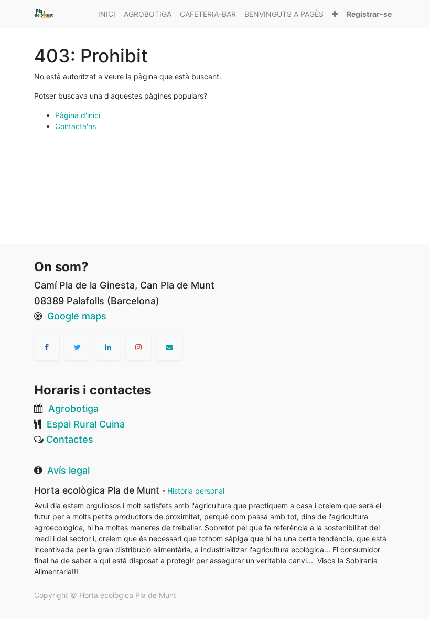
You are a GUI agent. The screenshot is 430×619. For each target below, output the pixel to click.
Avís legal (68, 470)
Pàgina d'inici (77, 115)
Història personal (195, 490)
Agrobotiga (73, 408)
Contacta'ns (75, 126)
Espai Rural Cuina (86, 424)
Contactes (69, 439)
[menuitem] (107, 14)
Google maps (76, 316)
